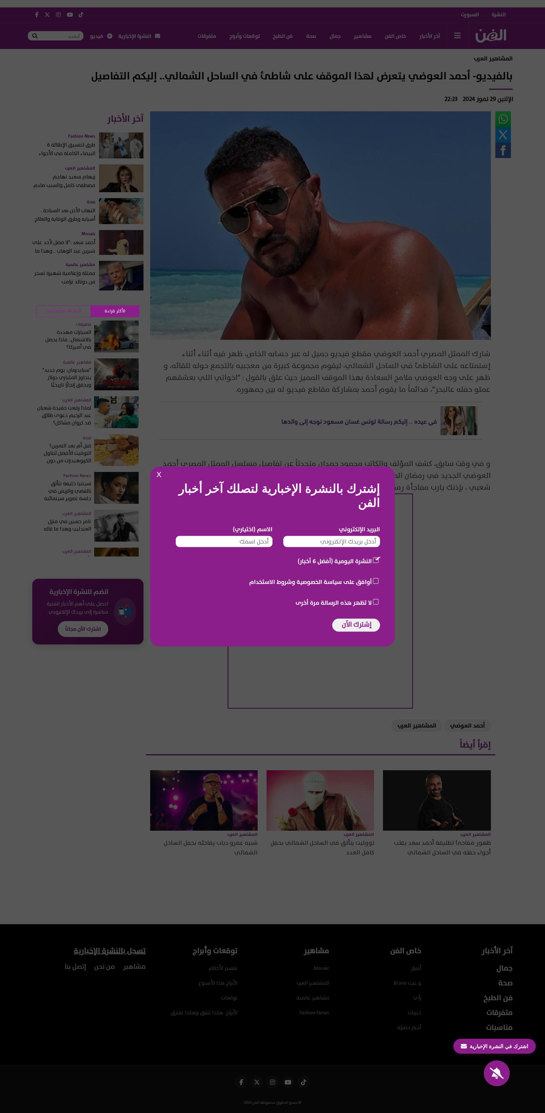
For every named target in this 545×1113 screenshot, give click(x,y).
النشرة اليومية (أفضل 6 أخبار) (335, 561)
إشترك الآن (356, 624)
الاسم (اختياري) (252, 529)
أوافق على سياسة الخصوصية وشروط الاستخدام (310, 582)
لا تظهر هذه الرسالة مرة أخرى (333, 603)
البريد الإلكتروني (359, 529)
